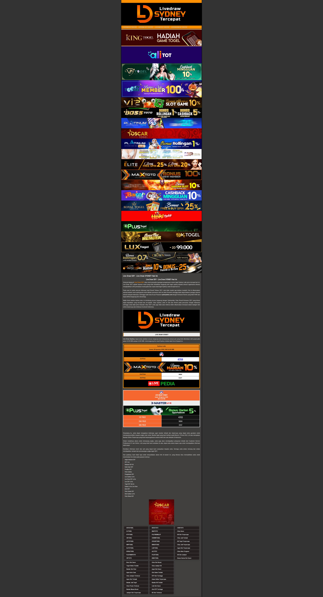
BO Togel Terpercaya (183, 541)
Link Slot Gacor (156, 586)
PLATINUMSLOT (156, 534)
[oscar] (161, 512)
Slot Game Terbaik (157, 572)
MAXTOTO (155, 531)
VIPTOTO (129, 558)
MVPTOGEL (130, 544)
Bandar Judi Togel (132, 582)
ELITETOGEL (130, 548)
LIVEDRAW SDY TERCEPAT (162, 27)
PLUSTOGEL (155, 555)
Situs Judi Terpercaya (183, 544)
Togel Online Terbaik (132, 566)
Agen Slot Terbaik (132, 579)
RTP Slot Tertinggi (157, 576)
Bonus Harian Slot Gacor (184, 558)
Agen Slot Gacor (156, 569)
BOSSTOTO (155, 528)
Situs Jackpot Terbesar (133, 576)
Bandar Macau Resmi (132, 589)
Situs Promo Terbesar (133, 586)
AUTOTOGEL (130, 541)
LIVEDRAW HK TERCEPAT (130, 27)
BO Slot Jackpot (182, 555)
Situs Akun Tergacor (183, 551)
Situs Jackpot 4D (157, 566)
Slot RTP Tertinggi (157, 589)
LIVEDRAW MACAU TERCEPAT (179, 27)
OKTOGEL (129, 538)
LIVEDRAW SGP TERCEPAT (146, 27)
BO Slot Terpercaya (183, 534)
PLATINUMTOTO (131, 555)
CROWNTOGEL (156, 538)
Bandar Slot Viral (131, 569)
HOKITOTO (180, 528)
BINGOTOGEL (155, 544)
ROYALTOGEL (130, 551)
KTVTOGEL (130, 534)
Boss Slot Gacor (131, 562)
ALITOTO (154, 551)
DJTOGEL (129, 531)
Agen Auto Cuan (131, 572)
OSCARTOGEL (156, 541)
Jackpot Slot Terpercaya (134, 592)
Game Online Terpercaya (159, 579)
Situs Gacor (180, 531)
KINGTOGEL (155, 558)
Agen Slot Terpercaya (183, 548)
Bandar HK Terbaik (157, 582)
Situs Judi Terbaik (182, 538)
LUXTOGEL (155, 548)
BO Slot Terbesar (157, 592)
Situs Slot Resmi (156, 562)
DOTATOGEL (130, 528)
